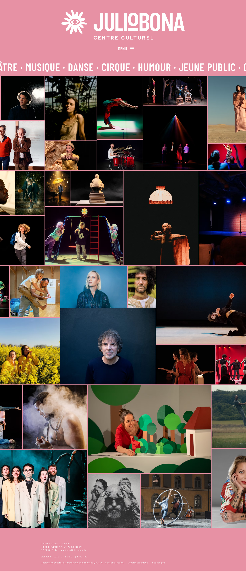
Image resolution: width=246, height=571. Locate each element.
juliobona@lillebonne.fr (73, 550)
